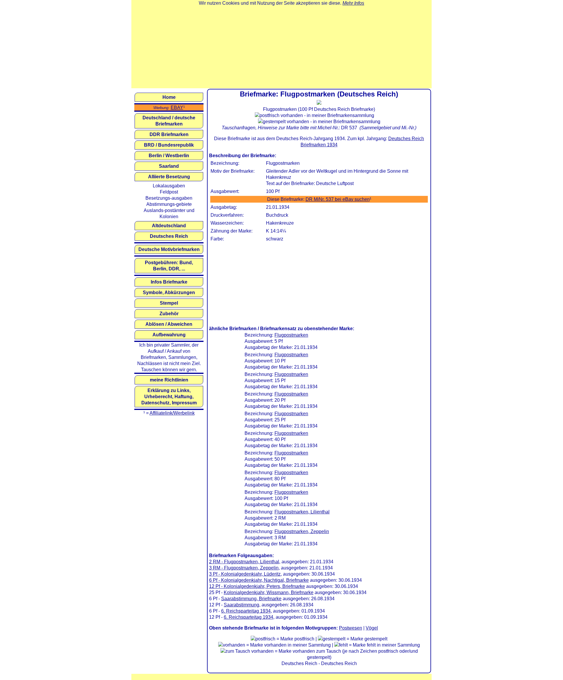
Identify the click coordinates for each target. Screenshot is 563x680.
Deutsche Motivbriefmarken (169, 249)
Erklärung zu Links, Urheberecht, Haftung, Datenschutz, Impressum (169, 396)
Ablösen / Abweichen (168, 324)
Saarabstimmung (241, 604)
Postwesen (350, 627)
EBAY (177, 107)
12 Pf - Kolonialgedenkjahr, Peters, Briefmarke (257, 586)
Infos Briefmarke (169, 281)
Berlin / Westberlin (169, 155)
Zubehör (169, 313)
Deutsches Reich (169, 236)
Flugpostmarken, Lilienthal (302, 511)
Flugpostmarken (291, 335)
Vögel (372, 627)
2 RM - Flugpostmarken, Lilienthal (244, 561)
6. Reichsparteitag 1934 (246, 610)
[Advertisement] (281, 47)
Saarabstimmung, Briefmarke (251, 598)
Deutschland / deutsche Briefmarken (169, 120)
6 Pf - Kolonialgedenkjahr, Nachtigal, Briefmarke (259, 580)
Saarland (169, 166)
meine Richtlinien (169, 379)
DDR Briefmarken (169, 134)
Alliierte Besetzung (169, 176)
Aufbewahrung (169, 334)
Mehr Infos (353, 3)
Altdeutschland (169, 225)
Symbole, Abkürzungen (169, 292)
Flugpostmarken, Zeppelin (301, 531)
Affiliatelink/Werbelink (172, 413)
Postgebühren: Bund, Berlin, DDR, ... (169, 265)
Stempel (169, 303)
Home (169, 97)
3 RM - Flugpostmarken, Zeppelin (244, 567)
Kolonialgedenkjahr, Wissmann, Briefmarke (268, 592)
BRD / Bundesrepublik (169, 145)
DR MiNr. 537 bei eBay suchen (338, 199)
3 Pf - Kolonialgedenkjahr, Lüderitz (245, 574)
